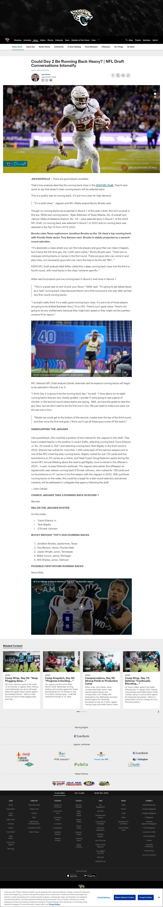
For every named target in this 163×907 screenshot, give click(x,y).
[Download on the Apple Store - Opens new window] (72, 876)
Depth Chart (11, 819)
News (123, 805)
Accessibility (57, 828)
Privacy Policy (149, 851)
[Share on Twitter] (118, 77)
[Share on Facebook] (113, 77)
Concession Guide (34, 828)
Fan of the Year (100, 840)
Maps (34, 817)
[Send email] (123, 77)
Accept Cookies (146, 897)
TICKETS (79, 801)
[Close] (159, 897)
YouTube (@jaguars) (149, 809)
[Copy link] (128, 75)
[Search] (127, 40)
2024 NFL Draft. (105, 185)
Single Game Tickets (78, 813)
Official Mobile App (149, 805)
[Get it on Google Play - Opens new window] (90, 877)
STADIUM (58, 801)
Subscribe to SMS (149, 832)
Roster (11, 805)
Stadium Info (34, 809)
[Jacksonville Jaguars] (81, 887)
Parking (34, 813)
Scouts (10, 828)
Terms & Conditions (149, 855)
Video (124, 813)
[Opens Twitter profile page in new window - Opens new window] (46, 80)
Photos (123, 809)
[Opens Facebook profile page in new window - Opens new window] (42, 80)
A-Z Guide (57, 824)
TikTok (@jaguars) (149, 828)
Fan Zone (100, 811)
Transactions (10, 809)
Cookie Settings (103, 897)
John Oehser (46, 74)
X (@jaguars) (149, 817)
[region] (81, 897)
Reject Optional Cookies (124, 897)
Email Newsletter (149, 836)
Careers (149, 840)
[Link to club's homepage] (7, 40)
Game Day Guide (34, 805)
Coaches (11, 824)
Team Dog (10, 849)
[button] (81, 607)
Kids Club (100, 857)
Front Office (11, 832)
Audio (123, 817)
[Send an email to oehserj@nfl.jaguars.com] (50, 80)
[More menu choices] (99, 40)
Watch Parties (34, 832)
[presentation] (159, 712)
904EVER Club (100, 861)
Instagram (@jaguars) (149, 813)
